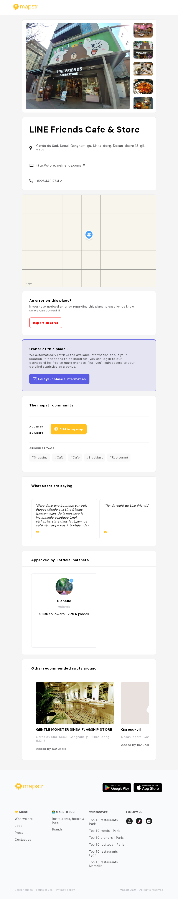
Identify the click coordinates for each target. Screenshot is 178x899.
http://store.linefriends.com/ (59, 165)
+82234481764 (47, 181)
